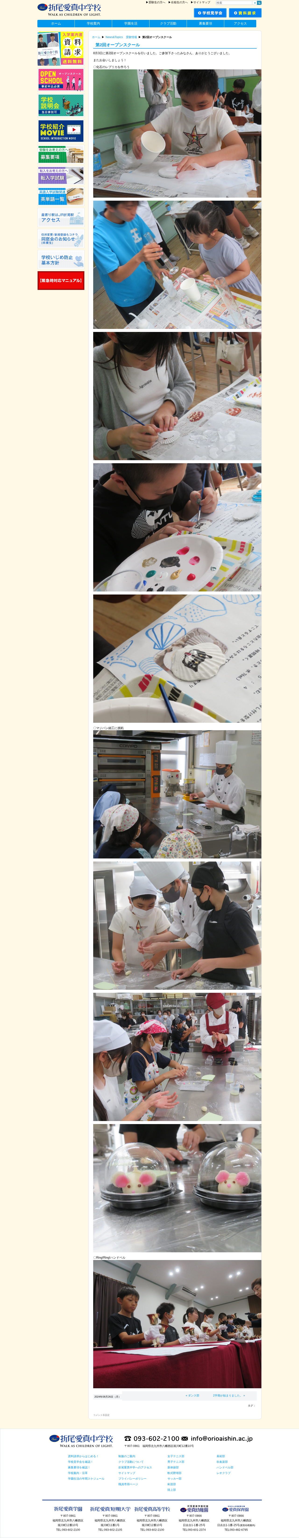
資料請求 (245, 13)
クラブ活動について (131, 1461)
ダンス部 (193, 1395)
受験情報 (131, 37)
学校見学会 (210, 13)
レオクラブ (224, 1473)
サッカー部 (174, 1478)
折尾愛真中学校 (84, 10)
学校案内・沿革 (78, 1473)
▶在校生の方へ (178, 2)
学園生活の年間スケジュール (86, 1478)
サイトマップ (126, 1473)
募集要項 (205, 23)
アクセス (240, 23)
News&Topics (114, 37)
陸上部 (171, 1490)
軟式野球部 (174, 1473)
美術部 (221, 1456)
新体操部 (173, 1467)
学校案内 (93, 23)
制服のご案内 (126, 1456)
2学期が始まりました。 (228, 1395)
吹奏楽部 (222, 1461)
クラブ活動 (168, 23)
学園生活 (130, 23)
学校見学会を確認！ (80, 1461)
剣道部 (171, 1484)
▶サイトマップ (200, 2)
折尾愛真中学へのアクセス (135, 1467)
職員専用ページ (128, 1484)
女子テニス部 (175, 1456)
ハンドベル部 (225, 1467)
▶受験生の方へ (155, 2)
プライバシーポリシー (132, 1478)
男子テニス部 (175, 1461)
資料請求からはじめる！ (83, 1456)
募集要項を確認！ (79, 1467)
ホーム (56, 23)
